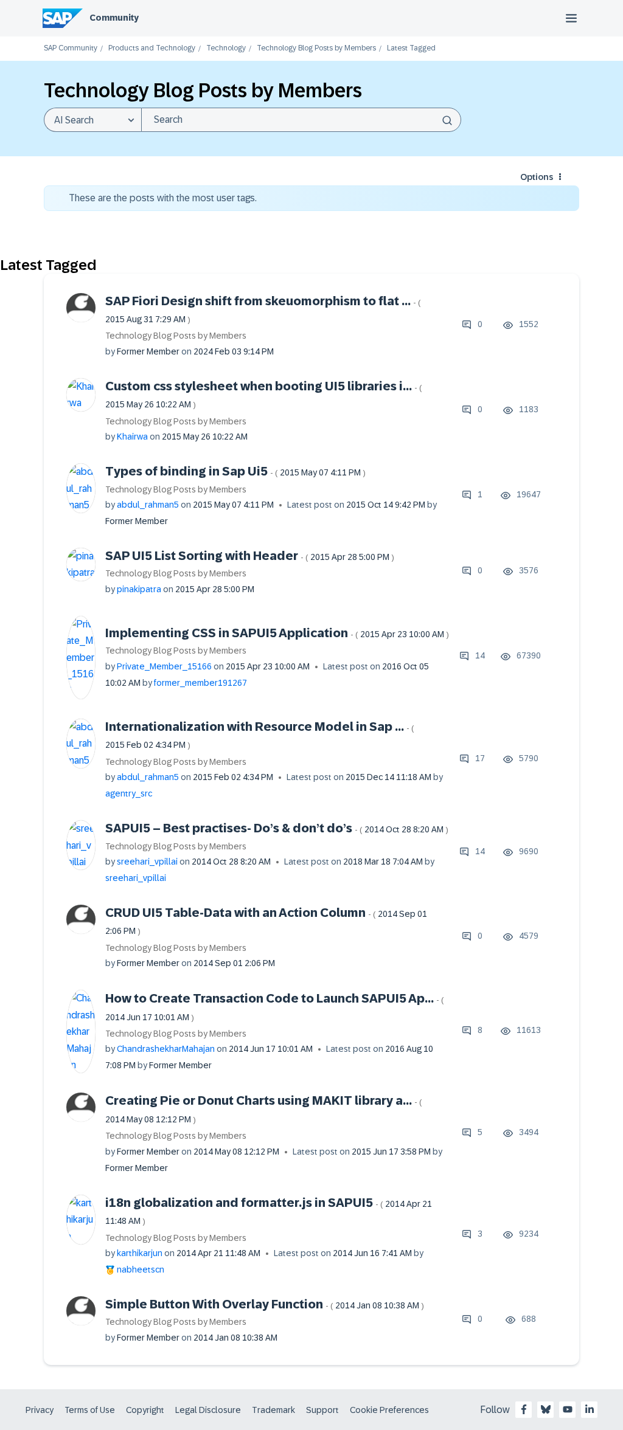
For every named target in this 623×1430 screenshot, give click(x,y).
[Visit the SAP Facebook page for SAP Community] (524, 1409)
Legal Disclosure (208, 1410)
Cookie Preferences (389, 1410)
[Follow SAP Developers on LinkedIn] (589, 1409)
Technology (226, 48)
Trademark (273, 1410)
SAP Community (70, 48)
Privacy (40, 1410)
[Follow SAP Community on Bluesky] (546, 1409)
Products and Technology (151, 48)
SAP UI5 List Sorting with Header (249, 555)
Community (114, 17)
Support (322, 1410)
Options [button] (536, 177)
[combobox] (301, 120)
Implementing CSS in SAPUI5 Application (277, 633)
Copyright (145, 1410)
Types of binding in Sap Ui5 (235, 471)
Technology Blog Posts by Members (316, 48)
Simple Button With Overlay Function (264, 1304)
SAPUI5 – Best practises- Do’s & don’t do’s (276, 828)
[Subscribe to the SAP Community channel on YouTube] (568, 1409)
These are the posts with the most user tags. (163, 198)
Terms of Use (89, 1410)
